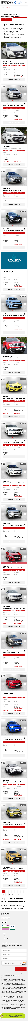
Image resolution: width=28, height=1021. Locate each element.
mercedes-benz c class (10, 441)
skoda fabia (7, 606)
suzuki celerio (7, 104)
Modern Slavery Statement (13, 1006)
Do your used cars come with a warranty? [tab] (13, 901)
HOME (2, 7)
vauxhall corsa (8, 693)
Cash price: (5, 72)
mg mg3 (5, 397)
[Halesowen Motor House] (7, 2)
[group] (14, 50)
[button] (25, 52)
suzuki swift (7, 481)
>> (18, 894)
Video (23, 86)
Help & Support (11, 1008)
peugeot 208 (7, 61)
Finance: (16, 72)
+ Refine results (7, 19)
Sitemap (17, 1008)
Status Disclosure (16, 1007)
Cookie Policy (12, 1004)
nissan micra (7, 229)
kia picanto (6, 314)
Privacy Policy (4, 1004)
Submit (21, 969)
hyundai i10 (6, 146)
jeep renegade (7, 356)
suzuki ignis (6, 738)
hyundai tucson (8, 271)
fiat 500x (6, 780)
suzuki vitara (7, 524)
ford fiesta (6, 189)
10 (9, 894)
